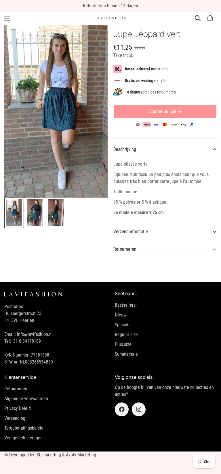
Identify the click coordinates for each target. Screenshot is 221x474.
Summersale (126, 354)
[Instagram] (139, 409)
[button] (210, 18)
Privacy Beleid (17, 408)
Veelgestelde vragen (23, 438)
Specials (122, 324)
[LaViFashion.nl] (110, 18)
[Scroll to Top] (209, 442)
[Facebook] (122, 409)
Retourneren (15, 388)
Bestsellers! (126, 305)
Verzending (14, 418)
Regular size (126, 334)
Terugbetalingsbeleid (23, 428)
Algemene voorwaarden (26, 398)
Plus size (123, 344)
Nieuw (120, 315)
